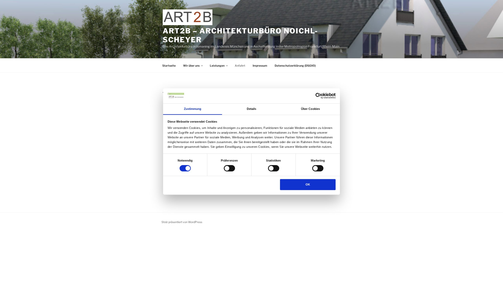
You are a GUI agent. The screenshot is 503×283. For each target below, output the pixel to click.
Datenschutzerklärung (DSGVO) (295, 65)
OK (308, 184)
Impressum (260, 65)
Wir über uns (191, 65)
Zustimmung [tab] (192, 108)
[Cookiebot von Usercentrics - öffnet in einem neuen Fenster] (318, 96)
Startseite (169, 65)
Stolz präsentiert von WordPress (182, 222)
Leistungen (217, 65)
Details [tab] (251, 108)
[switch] (229, 168)
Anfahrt (240, 65)
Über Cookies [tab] (310, 108)
